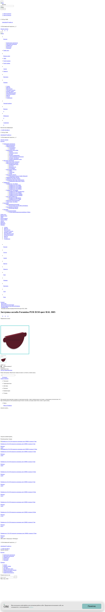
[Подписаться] (15, 577)
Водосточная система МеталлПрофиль (18, 205)
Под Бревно (12, 168)
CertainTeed (12, 149)
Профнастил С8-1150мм (15, 185)
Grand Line (11, 172)
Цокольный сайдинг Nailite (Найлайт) (18, 176)
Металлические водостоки (13, 204)
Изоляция (8, 48)
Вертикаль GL (12, 167)
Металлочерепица (10, 145)
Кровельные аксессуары (12, 150)
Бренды (8, 95)
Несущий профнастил (11, 196)
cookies (31, 607)
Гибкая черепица (10, 146)
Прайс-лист (3, 214)
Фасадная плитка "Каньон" (13, 161)
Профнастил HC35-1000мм (15, 194)
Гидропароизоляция (11, 210)
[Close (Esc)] (1, 355)
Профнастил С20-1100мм (15, 187)
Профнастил (9, 45)
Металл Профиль (7, 405)
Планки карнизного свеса (15, 159)
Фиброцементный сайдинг (12, 177)
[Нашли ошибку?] (52, 610)
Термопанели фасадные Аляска (16, 181)
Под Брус (11, 165)
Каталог (3, 141)
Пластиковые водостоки (12, 207)
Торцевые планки (13, 152)
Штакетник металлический (13, 200)
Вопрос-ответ (4, 215)
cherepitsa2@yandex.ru (7, 22)
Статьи (8, 86)
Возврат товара (10, 91)
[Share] (2, 355)
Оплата (5, 564)
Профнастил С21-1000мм (15, 192)
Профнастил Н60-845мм (15, 198)
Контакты (3, 223)
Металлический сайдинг (12, 163)
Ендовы (11, 154)
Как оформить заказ (11, 92)
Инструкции (9, 88)
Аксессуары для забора (12, 201)
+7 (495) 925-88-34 (6, 13)
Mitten (10, 170)
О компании (9, 97)
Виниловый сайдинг (11, 169)
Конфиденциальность (8, 572)
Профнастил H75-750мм (15, 199)
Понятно (92, 606)
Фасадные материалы (11, 44)
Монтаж (8, 87)
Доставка (5, 567)
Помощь (3, 224)
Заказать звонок (4, 28)
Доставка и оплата (10, 90)
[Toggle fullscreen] (4, 355)
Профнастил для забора (12, 183)
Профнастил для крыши (12, 190)
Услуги (8, 96)
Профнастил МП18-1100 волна (16, 191)
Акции (2, 221)
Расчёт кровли (4, 218)
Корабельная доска (13, 164)
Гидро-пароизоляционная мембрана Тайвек (19, 212)
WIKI (2, 217)
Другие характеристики (6, 370)
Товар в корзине (4, 378)
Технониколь (12, 147)
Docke (10, 173)
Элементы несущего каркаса (13, 178)
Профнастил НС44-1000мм (15, 195)
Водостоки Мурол (13, 208)
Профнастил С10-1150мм (15, 186)
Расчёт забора (4, 219)
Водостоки (9, 46)
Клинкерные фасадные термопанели (15, 179)
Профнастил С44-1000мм (15, 188)
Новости (3, 222)
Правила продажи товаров (9, 570)
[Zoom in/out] (5, 355)
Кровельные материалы (12, 42)
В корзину (4, 377)
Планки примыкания (14, 155)
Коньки (11, 151)
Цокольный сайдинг (11, 174)
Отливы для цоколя (14, 158)
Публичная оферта (10, 94)
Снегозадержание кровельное (16, 156)
